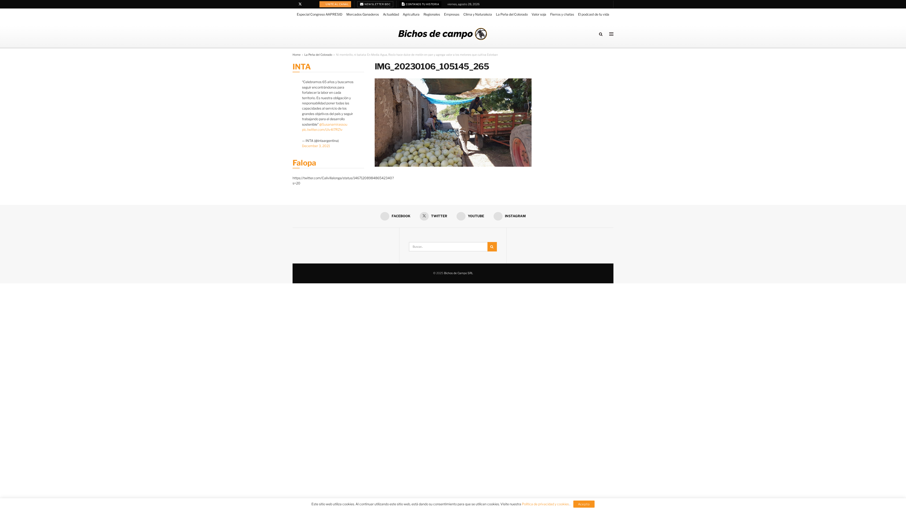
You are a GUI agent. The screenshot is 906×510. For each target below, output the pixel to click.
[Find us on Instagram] (312, 4)
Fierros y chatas (562, 14)
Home (297, 54)
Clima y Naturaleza (477, 14)
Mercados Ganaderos (362, 14)
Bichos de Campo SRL (458, 273)
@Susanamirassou (333, 124)
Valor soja (539, 14)
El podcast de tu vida (593, 14)
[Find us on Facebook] (294, 4)
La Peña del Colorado (512, 14)
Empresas (451, 14)
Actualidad (391, 14)
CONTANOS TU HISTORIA (422, 4)
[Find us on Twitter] (300, 4)
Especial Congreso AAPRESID (319, 14)
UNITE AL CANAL (337, 4)
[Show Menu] (611, 34)
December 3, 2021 (316, 146)
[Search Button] (601, 34)
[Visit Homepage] (442, 34)
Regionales (432, 14)
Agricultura (411, 14)
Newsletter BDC (377, 4)
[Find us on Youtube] (306, 4)
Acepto (584, 504)
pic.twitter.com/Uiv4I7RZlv (322, 130)
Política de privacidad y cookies (546, 504)
